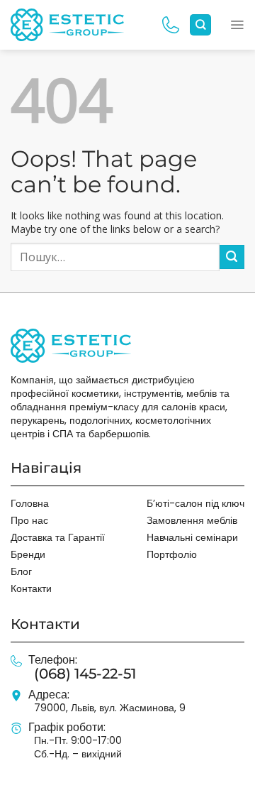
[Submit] (232, 257)
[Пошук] (200, 25)
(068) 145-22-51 (85, 673)
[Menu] (237, 25)
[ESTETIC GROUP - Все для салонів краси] (67, 24)
